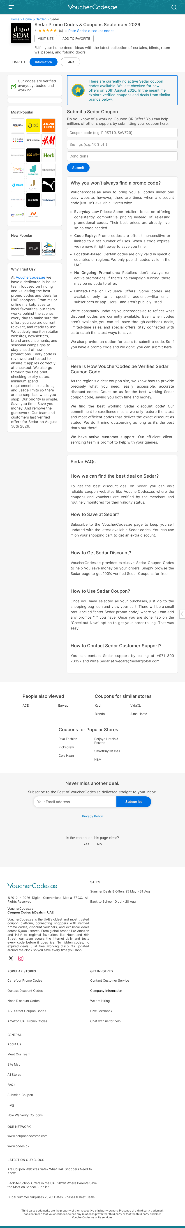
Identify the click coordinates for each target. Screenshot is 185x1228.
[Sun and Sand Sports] (33, 155)
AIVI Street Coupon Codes (26, 1011)
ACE (26, 705)
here (168, 347)
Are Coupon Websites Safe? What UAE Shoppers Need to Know (49, 1171)
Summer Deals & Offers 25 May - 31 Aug (120, 891)
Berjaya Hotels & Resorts (106, 741)
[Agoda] (18, 140)
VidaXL (135, 705)
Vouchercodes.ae (86, 192)
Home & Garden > (36, 19)
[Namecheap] (33, 215)
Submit (78, 167)
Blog (10, 1105)
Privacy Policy (92, 816)
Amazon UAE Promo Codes (27, 1021)
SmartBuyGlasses (107, 751)
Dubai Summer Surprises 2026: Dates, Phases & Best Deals (51, 1197)
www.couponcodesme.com (27, 1136)
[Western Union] (18, 248)
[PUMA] (48, 185)
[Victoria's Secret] (18, 155)
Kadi (98, 705)
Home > (16, 19)
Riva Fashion (68, 739)
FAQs (11, 1085)
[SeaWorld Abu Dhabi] (48, 248)
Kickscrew (66, 747)
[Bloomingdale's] (48, 170)
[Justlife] (18, 185)
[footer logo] (48, 886)
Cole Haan (66, 755)
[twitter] (10, 958)
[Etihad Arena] (33, 248)
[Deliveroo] (33, 170)
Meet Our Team (18, 1054)
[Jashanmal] (33, 185)
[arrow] (182, 614)
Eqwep (63, 705)
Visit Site (45, 38)
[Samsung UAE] (33, 200)
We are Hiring (100, 1001)
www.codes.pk (18, 1146)
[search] (174, 6)
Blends (100, 714)
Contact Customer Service (109, 980)
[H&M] (48, 140)
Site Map (14, 1064)
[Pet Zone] (18, 215)
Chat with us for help (105, 1021)
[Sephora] (33, 140)
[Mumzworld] (18, 200)
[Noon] (33, 125)
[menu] (12, 7)
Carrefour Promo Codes (24, 980)
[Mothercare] (48, 200)
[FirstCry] (18, 170)
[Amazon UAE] (18, 125)
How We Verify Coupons (25, 1115)
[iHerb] (48, 155)
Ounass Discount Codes (25, 990)
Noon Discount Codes (23, 1001)
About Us (14, 1044)
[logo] (92, 7)
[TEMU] (48, 125)
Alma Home (138, 714)
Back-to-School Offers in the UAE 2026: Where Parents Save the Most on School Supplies (52, 1185)
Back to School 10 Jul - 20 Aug (113, 901)
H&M (97, 759)
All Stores (14, 1074)
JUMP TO (18, 62)
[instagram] (20, 958)
